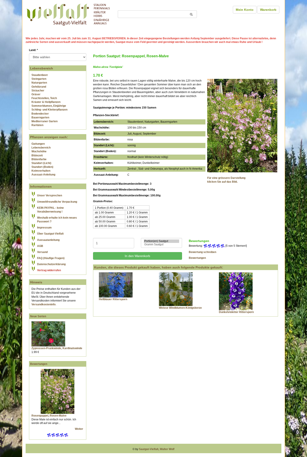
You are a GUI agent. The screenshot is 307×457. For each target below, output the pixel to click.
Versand (42, 252)
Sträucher (37, 90)
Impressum (44, 227)
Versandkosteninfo (43, 304)
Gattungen (38, 143)
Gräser (35, 94)
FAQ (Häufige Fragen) (51, 258)
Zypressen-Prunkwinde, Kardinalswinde (56, 348)
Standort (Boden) (42, 167)
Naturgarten (39, 82)
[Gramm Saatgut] (161, 244)
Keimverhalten (40, 170)
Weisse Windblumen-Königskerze (180, 307)
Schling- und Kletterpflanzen (49, 109)
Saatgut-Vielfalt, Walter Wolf (156, 449)
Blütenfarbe (39, 159)
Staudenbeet (39, 75)
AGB (40, 246)
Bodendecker (40, 113)
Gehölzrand (38, 86)
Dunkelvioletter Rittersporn (236, 312)
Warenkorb (268, 9)
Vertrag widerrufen (49, 270)
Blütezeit (37, 155)
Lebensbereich (41, 147)
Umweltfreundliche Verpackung (57, 201)
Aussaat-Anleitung (43, 174)
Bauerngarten (40, 117)
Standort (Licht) (41, 163)
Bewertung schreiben (202, 252)
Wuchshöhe (39, 151)
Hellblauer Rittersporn (113, 299)
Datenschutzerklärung (51, 264)
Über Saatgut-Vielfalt (50, 233)
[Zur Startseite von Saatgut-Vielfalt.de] (68, 14)
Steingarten (38, 78)
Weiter (79, 428)
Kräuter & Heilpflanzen (45, 102)
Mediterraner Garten (44, 121)
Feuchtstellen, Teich (44, 98)
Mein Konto (245, 9)
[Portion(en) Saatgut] (161, 241)
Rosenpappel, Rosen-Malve (49, 415)
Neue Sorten (38, 316)
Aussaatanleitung (48, 240)
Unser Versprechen (49, 195)
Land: (33, 50)
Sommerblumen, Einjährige (48, 105)
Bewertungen (38, 364)
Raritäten (37, 125)
